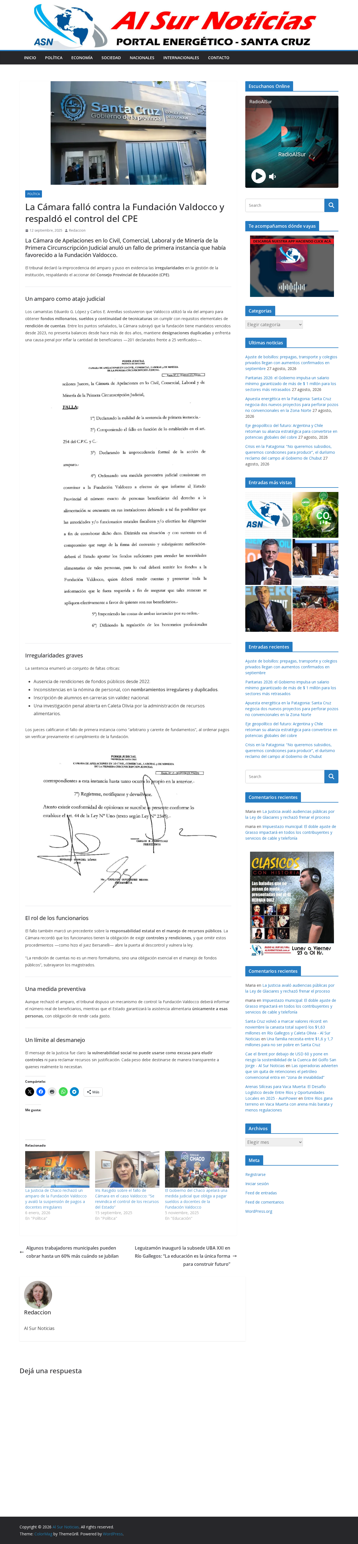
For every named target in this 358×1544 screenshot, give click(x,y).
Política (53, 57)
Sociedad (111, 57)
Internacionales (181, 57)
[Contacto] (268, 515)
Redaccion (77, 230)
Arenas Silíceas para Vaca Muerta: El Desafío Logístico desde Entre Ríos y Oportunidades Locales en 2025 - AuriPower (285, 1092)
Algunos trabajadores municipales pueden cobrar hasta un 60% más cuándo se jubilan (72, 1252)
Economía (82, 57)
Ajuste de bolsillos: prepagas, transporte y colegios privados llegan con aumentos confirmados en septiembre (291, 362)
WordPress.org (258, 1211)
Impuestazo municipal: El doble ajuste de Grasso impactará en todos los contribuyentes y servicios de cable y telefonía (290, 832)
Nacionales (142, 57)
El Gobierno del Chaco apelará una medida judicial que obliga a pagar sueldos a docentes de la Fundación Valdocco (196, 1199)
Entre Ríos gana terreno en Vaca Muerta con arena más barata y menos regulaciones (289, 1104)
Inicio (30, 57)
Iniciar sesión (257, 1183)
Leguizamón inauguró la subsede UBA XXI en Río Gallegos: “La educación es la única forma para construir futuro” (182, 1256)
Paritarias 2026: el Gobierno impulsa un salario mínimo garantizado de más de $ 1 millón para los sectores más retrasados (290, 383)
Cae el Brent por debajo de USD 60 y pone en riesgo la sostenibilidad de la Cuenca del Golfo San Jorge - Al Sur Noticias (290, 1059)
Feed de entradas (261, 1192)
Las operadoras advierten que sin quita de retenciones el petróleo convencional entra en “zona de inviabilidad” (291, 1071)
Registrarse (255, 1174)
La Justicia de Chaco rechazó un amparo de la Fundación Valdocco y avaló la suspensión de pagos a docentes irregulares (56, 1199)
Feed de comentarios (264, 1202)
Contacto (218, 57)
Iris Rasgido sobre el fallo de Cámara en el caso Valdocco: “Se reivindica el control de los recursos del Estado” (127, 1199)
